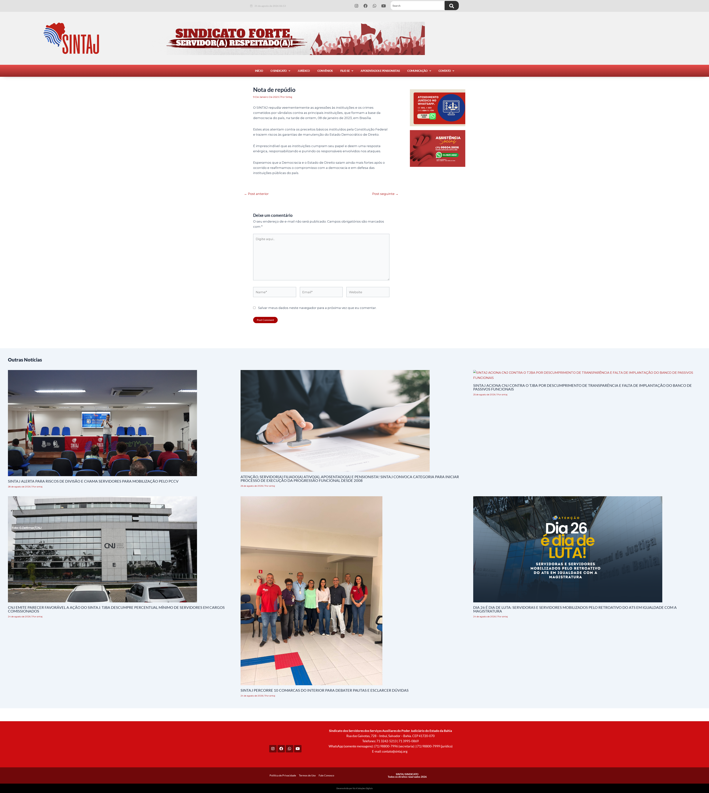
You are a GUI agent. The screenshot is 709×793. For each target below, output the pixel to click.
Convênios (325, 70)
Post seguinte (385, 193)
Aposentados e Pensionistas (380, 70)
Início (259, 70)
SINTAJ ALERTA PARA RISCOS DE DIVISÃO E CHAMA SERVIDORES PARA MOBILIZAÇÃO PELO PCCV (93, 481)
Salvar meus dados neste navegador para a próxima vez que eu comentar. (317, 308)
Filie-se (345, 70)
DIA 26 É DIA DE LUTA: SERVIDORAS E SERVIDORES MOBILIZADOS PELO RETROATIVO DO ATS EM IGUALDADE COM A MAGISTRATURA (575, 609)
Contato (445, 70)
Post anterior (256, 193)
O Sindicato (278, 70)
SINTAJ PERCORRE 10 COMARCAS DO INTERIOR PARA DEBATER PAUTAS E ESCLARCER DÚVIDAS (325, 690)
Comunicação (417, 70)
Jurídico (304, 70)
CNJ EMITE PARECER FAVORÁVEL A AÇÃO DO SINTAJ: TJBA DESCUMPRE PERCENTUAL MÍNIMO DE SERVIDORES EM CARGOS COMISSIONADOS (116, 609)
